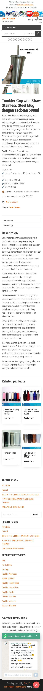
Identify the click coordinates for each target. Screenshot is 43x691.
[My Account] (32, 20)
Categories (11, 27)
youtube (25, 39)
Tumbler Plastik (8, 592)
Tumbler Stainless (14, 207)
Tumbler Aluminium (9, 574)
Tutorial (5, 490)
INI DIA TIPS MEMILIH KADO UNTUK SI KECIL (20, 494)
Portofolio (6, 485)
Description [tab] (8, 220)
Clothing (5, 569)
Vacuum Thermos (9, 605)
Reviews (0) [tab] (8, 225)
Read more (7, 418)
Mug (3, 560)
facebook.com (10, 39)
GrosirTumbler (29, 683)
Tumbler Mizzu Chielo (10, 587)
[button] (37, 49)
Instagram (15, 39)
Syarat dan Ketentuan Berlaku (25, 5)
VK (20, 39)
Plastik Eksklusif (8, 578)
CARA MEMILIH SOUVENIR (13, 507)
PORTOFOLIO (7, 565)
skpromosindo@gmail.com (15, 686)
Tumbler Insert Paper (10, 583)
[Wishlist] (29, 20)
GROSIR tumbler (8, 18)
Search (35, 515)
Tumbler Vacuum (9, 601)
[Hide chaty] (36, 685)
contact (30, 39)
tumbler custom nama (11, 612)
